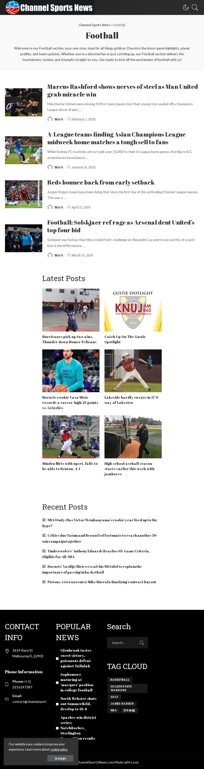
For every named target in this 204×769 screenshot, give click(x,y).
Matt (58, 119)
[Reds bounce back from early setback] (23, 194)
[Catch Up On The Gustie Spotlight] (133, 310)
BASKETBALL (119, 679)
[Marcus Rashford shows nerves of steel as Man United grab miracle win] (23, 102)
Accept (60, 758)
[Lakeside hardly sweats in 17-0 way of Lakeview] (133, 370)
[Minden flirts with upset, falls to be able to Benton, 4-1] (71, 436)
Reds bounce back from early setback (100, 182)
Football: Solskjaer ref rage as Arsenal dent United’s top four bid (121, 226)
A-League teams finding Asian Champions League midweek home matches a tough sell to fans (116, 138)
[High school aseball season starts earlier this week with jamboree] (133, 436)
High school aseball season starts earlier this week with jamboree (129, 468)
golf (114, 697)
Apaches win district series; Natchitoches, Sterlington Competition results (78, 728)
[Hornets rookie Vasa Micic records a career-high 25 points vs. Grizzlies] (71, 370)
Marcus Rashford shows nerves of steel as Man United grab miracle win (122, 90)
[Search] (194, 7)
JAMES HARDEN (122, 703)
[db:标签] (129, 710)
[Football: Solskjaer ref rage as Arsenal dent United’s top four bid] (23, 238)
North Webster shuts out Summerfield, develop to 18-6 (78, 703)
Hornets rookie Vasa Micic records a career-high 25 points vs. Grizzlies (70, 402)
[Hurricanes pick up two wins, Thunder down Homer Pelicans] (71, 310)
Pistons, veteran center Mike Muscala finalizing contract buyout (102, 582)
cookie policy (59, 749)
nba (113, 710)
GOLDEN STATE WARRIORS (121, 688)
